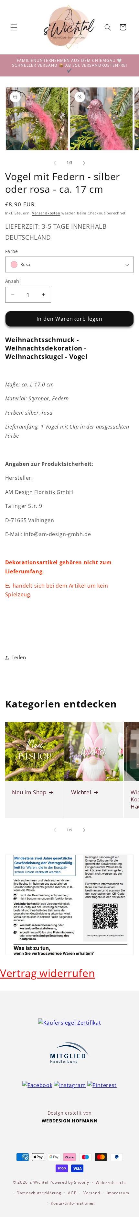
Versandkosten (46, 213)
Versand (91, 1192)
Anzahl (13, 281)
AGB (72, 1192)
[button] (13, 27)
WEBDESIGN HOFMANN (70, 1121)
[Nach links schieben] (55, 163)
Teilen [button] (19, 657)
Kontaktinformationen (73, 1203)
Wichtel (81, 792)
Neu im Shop (29, 792)
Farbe (11, 251)
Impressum (118, 1192)
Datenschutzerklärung (38, 1192)
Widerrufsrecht (111, 1182)
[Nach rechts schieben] (84, 163)
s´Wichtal (39, 1182)
